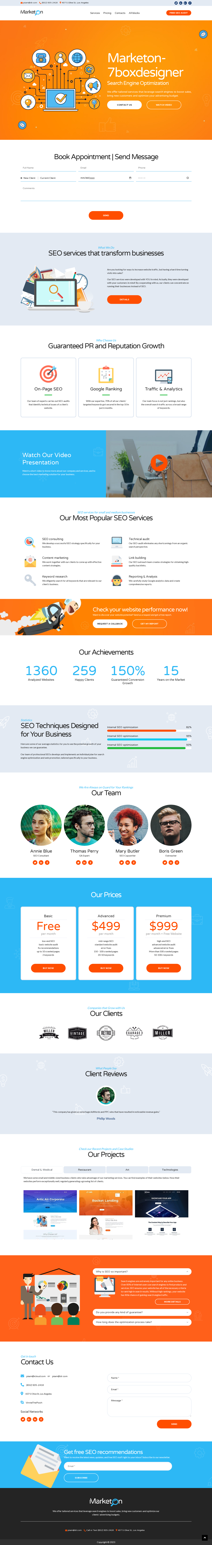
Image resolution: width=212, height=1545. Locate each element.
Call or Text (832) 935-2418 (100, 1530)
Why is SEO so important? (112, 1271)
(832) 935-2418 (50, 2)
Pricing (107, 13)
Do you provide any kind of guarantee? (119, 1312)
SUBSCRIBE (81, 1477)
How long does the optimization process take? (124, 1322)
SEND (106, 215)
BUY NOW (48, 968)
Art (127, 1169)
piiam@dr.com (30, 2)
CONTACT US (124, 105)
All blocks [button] (134, 13)
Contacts (120, 13)
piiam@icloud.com (36, 1376)
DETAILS (124, 299)
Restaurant (84, 1169)
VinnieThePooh (34, 1402)
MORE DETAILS (172, 1301)
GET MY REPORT (149, 623)
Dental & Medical (41, 1169)
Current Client (48, 178)
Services (95, 13)
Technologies (170, 1169)
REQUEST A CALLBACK (110, 623)
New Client (29, 178)
